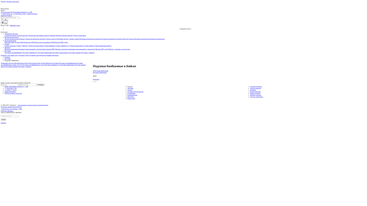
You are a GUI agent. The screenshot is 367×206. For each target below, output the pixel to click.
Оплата (27, 55)
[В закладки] (93, 81)
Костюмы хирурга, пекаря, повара (68, 39)
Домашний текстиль (11, 34)
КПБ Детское (15, 42)
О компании (131, 93)
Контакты (55, 55)
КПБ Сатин (64, 42)
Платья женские (33, 35)
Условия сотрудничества (38, 55)
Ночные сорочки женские (64, 35)
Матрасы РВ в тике (101, 49)
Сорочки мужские (10, 35)
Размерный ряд (132, 95)
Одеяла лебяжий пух (62, 46)
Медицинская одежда (12, 37)
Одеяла (7, 44)
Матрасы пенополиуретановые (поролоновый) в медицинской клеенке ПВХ (30, 49)
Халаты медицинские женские (35, 39)
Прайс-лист (14, 55)
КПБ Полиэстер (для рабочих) (41, 42)
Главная (3, 55)
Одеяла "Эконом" (22, 46)
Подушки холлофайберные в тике (33, 65)
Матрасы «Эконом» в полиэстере (119, 49)
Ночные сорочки (255, 95)
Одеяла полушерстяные (35, 46)
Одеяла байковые (49, 46)
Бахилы (131, 39)
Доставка (21, 55)
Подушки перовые (75, 53)
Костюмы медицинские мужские (112, 39)
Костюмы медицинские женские (90, 39)
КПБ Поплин (55, 42)
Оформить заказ (15, 25)
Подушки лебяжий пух (30, 53)
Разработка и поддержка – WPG (11, 109)
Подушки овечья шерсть (61, 53)
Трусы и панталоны (79, 35)
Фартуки (126, 39)
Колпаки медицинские (141, 39)
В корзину (96, 79)
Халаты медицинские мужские (15, 39)
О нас (8, 55)
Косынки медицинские (157, 39)
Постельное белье (10, 40)
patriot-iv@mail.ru (10, 92)
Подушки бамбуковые (45, 53)
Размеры (49, 55)
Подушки (8, 51)
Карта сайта (131, 98)
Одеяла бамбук (89, 46)
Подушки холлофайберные (13, 53)
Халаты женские (22, 35)
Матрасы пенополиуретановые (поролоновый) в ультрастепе (75, 49)
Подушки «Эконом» (88, 53)
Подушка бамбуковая (100, 72)
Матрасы (7, 47)
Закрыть (3, 123)
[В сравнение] (95, 81)
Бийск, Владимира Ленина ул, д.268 (16, 86)
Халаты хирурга (51, 39)
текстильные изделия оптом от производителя (33, 105)
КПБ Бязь (8, 42)
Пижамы (52, 35)
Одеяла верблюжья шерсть (102, 46)
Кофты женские (44, 35)
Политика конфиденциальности (11, 107)
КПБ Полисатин (25, 42)
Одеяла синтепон (10, 46)
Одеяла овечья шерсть (76, 46)
